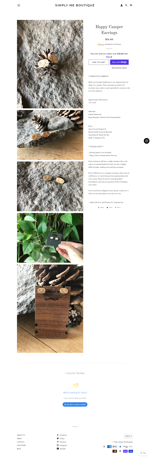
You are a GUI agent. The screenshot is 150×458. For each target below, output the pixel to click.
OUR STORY (21, 445)
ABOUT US (21, 435)
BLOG (19, 449)
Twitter (62, 438)
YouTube (62, 449)
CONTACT (20, 442)
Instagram (63, 445)
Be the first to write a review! (75, 404)
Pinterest (62, 442)
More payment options (119, 67)
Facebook (63, 435)
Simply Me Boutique (75, 5)
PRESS (19, 438)
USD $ (127, 436)
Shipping (101, 44)
